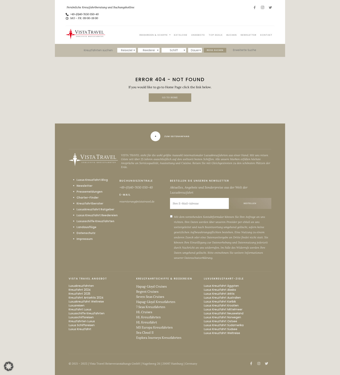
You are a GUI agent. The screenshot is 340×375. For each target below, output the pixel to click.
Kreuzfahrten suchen (98, 50)
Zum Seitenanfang (176, 136)
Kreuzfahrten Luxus (82, 321)
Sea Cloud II (144, 332)
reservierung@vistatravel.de (136, 201)
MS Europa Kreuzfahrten (154, 327)
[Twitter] (270, 7)
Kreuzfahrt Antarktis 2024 (86, 298)
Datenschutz (86, 233)
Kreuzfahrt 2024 (80, 290)
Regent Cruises (147, 291)
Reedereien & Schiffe (154, 34)
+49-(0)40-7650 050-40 (136, 187)
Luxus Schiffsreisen (82, 325)
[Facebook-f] (255, 7)
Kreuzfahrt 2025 (79, 294)
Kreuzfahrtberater (90, 203)
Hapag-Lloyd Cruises (151, 286)
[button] (8, 366)
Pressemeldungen (90, 192)
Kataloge (180, 34)
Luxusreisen (76, 305)
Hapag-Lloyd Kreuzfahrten (155, 302)
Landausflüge (86, 227)
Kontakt (266, 34)
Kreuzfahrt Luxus (80, 309)
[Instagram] (262, 7)
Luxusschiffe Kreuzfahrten (95, 221)
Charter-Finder (88, 198)
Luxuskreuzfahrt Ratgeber (95, 209)
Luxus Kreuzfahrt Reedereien (97, 215)
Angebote (198, 34)
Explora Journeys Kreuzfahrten (158, 338)
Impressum (85, 239)
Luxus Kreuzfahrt (80, 329)
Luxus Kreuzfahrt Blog (92, 180)
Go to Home (170, 98)
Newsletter (248, 34)
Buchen (231, 34)
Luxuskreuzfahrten (81, 286)
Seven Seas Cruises (150, 297)
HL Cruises (144, 312)
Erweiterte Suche (244, 50)
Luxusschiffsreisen (81, 317)
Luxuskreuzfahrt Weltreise (86, 302)
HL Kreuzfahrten (148, 317)
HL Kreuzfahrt (146, 322)
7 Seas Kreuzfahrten (150, 307)
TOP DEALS (216, 34)
